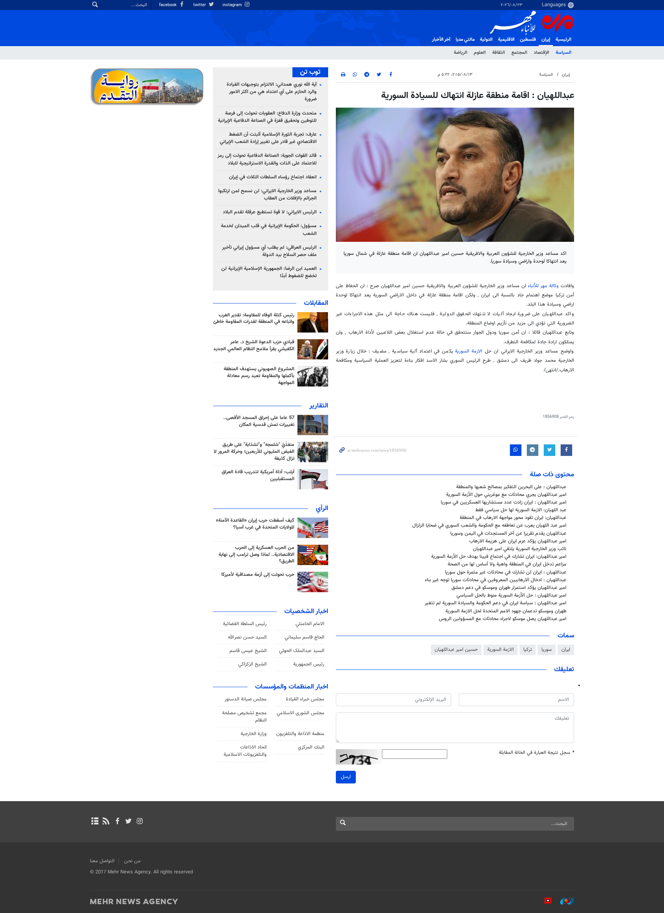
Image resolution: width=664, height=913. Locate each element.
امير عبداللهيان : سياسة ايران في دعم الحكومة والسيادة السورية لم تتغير (495, 603)
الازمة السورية (468, 351)
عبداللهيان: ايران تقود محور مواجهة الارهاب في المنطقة (513, 518)
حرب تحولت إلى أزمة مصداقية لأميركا (257, 575)
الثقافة (498, 53)
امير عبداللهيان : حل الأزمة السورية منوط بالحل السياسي (511, 595)
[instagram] (139, 822)
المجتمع (519, 53)
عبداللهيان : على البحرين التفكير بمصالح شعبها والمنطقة (511, 487)
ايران (565, 650)
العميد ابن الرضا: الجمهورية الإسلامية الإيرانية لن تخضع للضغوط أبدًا (269, 272)
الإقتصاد (541, 53)
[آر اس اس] (106, 822)
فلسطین (528, 39)
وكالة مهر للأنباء (543, 286)
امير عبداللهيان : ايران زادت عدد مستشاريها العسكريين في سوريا (503, 502)
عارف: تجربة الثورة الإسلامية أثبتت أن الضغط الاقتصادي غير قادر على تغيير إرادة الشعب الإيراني (268, 138)
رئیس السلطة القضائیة (245, 624)
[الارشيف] (95, 822)
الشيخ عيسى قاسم (248, 651)
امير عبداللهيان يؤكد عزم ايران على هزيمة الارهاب (517, 541)
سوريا (546, 650)
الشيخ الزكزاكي (252, 664)
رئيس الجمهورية (308, 664)
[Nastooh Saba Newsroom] (563, 901)
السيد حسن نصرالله (247, 637)
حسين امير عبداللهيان (456, 650)
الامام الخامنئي (309, 624)
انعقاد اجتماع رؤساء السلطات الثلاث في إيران (273, 177)
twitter (200, 5)
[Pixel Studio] (544, 901)
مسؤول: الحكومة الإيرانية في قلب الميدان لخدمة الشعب (269, 229)
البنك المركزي (311, 747)
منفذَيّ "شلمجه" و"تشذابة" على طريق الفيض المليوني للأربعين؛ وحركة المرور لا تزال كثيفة (254, 451)
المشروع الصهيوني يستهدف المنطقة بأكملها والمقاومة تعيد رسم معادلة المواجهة (259, 376)
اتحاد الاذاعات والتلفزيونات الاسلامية (245, 750)
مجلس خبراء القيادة (305, 699)
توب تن (310, 72)
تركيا (527, 650)
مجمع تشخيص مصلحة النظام (244, 716)
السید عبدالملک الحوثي (301, 651)
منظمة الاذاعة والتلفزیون (300, 734)
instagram (232, 5)
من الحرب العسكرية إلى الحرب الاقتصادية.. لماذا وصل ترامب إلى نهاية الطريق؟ (256, 554)
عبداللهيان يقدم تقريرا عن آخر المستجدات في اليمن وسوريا (508, 533)
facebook (168, 5)
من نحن (132, 861)
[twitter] (128, 822)
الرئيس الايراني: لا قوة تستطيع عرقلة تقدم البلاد (270, 212)
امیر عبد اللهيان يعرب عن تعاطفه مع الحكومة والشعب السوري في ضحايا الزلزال (489, 525)
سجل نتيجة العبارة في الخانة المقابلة (536, 753)
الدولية (486, 39)
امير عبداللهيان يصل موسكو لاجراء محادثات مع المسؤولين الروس (502, 619)
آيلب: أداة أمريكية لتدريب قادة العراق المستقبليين (258, 475)
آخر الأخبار (441, 39)
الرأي (322, 509)
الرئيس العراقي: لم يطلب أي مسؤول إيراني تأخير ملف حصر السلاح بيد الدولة (269, 251)
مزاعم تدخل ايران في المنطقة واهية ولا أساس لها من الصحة (507, 564)
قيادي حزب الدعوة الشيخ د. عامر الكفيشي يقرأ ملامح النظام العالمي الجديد (253, 345)
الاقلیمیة (506, 39)
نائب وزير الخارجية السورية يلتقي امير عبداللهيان (519, 549)
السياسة (563, 53)
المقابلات (316, 303)
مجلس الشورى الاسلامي (300, 713)
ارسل (346, 777)
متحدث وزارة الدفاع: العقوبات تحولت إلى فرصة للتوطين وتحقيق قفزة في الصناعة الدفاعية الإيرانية (267, 117)
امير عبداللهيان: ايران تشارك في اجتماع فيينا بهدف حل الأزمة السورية (498, 556)
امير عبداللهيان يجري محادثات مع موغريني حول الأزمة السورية (506, 495)
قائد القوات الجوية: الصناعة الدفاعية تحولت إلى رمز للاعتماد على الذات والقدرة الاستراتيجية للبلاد (267, 159)
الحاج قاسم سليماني (304, 637)
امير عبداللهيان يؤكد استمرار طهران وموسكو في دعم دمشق (509, 588)
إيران (545, 39)
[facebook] (117, 822)
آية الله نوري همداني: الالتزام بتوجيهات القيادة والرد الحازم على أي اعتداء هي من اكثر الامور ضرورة (272, 92)
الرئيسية (563, 39)
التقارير (318, 406)
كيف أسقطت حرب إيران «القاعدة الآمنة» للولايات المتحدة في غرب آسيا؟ (255, 524)
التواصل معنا (102, 861)
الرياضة (460, 53)
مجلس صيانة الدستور (245, 699)
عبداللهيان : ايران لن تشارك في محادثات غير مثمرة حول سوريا (505, 572)
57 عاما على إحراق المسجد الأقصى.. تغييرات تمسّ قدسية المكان (258, 421)
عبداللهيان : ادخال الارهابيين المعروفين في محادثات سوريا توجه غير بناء (495, 580)
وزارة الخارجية (254, 734)
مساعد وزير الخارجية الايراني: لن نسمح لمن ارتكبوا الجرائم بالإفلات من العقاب (267, 194)
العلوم (480, 53)
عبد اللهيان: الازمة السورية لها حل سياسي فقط (520, 510)
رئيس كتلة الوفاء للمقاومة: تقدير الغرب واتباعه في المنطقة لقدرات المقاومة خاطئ (253, 318)
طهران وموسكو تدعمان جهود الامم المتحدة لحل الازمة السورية (505, 611)
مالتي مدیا (465, 39)
